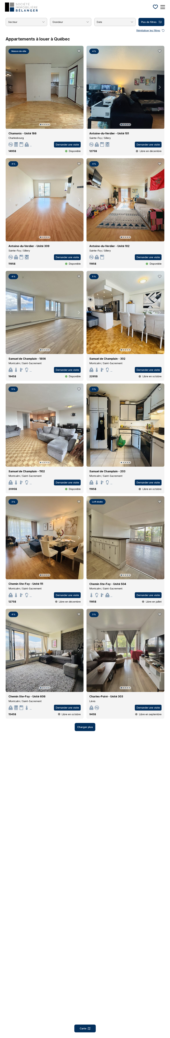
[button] (40, 124)
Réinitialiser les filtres (148, 30)
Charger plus (85, 727)
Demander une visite (67, 144)
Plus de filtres (149, 22)
